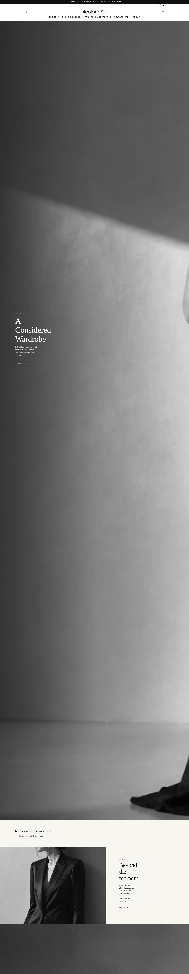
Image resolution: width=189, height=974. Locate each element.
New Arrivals (122, 17)
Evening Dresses (72, 17)
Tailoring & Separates (98, 17)
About (136, 17)
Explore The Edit (24, 363)
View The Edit (124, 907)
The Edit (54, 17)
